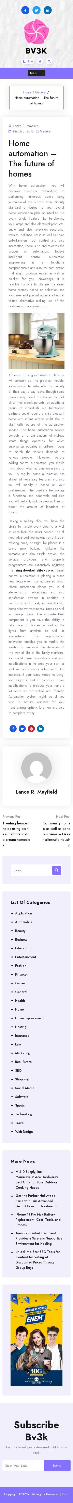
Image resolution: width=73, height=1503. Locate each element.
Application (23, 913)
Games (20, 983)
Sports (20, 1105)
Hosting (21, 1027)
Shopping (22, 1079)
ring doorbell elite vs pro (34, 570)
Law (18, 1044)
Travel (19, 1123)
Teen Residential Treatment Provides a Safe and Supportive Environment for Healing (39, 1238)
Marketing (22, 1053)
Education (22, 948)
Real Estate (23, 1061)
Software (21, 1096)
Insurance (22, 1035)
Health (20, 1000)
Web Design (24, 1131)
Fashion (20, 965)
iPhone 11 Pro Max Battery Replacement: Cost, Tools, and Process (38, 1219)
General (40, 92)
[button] (36, 73)
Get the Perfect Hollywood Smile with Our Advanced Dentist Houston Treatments (36, 1201)
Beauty (20, 930)
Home (27, 92)
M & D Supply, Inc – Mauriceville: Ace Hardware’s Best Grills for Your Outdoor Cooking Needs (37, 1179)
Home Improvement (29, 1018)
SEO (18, 1070)
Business (21, 939)
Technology (23, 1114)
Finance (21, 974)
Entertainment (25, 957)
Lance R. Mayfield (36, 791)
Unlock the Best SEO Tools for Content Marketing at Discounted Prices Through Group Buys (38, 1259)
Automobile (23, 922)
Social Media (24, 1088)
